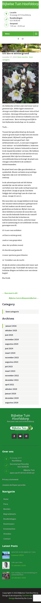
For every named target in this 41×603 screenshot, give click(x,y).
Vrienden (7, 534)
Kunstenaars (8, 524)
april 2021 (9, 384)
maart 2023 (10, 371)
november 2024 (12, 339)
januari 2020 (10, 393)
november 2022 (12, 375)
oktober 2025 (11, 330)
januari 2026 (11, 326)
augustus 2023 (11, 362)
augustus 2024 (11, 344)
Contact (6, 539)
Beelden (6, 509)
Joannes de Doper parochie (14, 485)
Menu (7, 34)
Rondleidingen (9, 519)
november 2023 (12, 357)
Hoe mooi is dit (10, 293)
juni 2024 (9, 348)
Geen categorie (12, 311)
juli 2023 (9, 366)
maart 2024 (10, 353)
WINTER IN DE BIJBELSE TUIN (23, 552)
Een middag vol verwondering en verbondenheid (24, 574)
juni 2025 (9, 335)
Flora (5, 504)
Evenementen (9, 529)
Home (5, 499)
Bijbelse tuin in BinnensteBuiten (24, 298)
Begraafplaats (9, 514)
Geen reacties (22, 57)
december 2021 (12, 380)
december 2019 (12, 398)
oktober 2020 (11, 389)
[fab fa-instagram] (23, 39)
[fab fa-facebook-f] (18, 39)
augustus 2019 (11, 402)
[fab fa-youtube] (20, 436)
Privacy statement (10, 479)
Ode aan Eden (16, 562)
